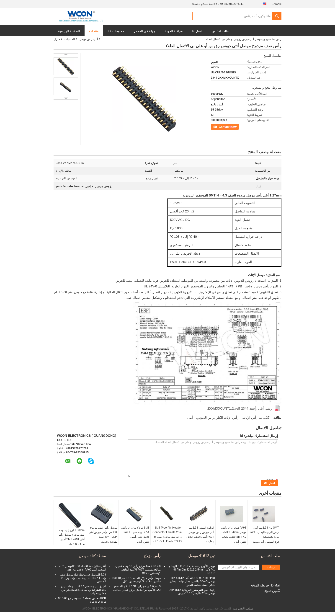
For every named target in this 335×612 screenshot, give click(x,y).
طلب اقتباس (220, 31)
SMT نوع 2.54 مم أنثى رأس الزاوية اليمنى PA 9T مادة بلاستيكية (264, 532)
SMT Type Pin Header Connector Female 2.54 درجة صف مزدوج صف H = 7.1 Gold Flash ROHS (167, 534)
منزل (57, 39)
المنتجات (69, 39)
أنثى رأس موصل (88, 39)
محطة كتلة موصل (92, 556)
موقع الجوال (271, 591)
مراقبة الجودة (174, 31)
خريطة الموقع (260, 585)
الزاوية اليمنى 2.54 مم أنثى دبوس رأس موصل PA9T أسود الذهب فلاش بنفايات (200, 534)
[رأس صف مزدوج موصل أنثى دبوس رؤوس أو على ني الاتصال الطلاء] (66, 66)
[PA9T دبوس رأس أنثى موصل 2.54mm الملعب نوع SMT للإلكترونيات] (231, 514)
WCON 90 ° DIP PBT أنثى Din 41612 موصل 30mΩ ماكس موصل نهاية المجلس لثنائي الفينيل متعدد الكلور (192, 581)
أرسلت (271, 567)
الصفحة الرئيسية (69, 31)
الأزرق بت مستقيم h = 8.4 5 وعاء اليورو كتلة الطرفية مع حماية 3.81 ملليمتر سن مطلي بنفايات (83, 590)
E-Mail (275, 585)
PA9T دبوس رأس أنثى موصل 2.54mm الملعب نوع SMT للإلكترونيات (233, 532)
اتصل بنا (197, 31)
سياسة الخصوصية (243, 608)
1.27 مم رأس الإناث (256, 417)
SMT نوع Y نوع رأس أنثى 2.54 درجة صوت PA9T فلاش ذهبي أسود (135, 532)
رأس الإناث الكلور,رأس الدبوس (218, 417)
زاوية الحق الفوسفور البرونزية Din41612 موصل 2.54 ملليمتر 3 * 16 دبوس (192, 591)
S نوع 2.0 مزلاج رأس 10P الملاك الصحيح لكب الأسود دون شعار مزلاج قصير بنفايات (137, 588)
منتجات (94, 31)
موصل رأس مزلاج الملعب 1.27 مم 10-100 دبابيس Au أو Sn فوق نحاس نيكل (136, 579)
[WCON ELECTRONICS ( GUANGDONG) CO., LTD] (81, 16)
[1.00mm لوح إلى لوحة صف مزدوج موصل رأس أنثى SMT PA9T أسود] (70, 515)
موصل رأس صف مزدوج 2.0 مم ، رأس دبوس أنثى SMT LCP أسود (103, 532)
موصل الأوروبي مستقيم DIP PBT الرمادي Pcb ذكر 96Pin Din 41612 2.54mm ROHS (191, 570)
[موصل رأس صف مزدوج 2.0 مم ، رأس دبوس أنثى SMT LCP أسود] (102, 514)
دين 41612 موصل (201, 556)
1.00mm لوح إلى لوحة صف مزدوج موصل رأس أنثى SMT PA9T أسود (71, 535)
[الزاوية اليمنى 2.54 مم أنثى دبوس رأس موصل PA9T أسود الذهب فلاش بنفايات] (199, 514)
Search (276, 16)
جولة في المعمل (144, 31)
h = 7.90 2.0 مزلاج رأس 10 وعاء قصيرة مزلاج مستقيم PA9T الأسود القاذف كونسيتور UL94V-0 (138, 570)
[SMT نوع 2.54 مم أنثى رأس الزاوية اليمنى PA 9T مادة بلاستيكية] (264, 514)
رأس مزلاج (152, 556)
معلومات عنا (116, 31)
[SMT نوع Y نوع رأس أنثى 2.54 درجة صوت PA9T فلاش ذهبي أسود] (134, 514)
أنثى (190, 417)
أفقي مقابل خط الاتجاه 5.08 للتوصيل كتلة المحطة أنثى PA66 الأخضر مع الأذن (82, 568)
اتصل (236, 126)
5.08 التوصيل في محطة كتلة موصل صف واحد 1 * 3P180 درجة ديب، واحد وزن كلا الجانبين (83, 578)
